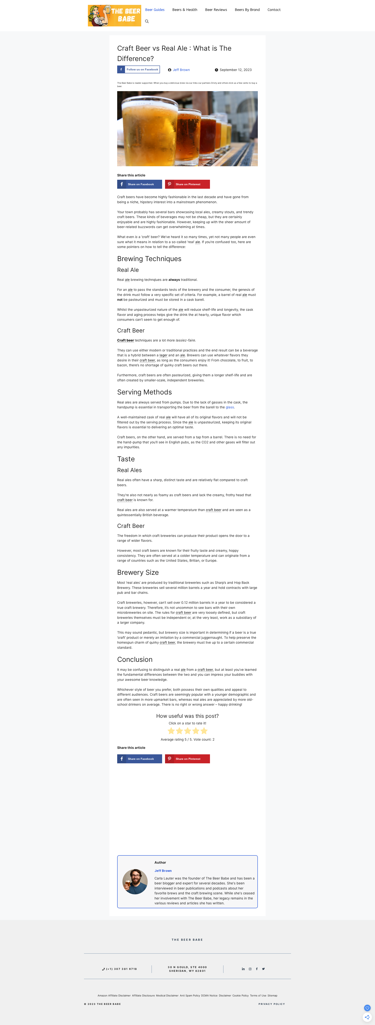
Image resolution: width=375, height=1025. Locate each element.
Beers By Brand (247, 10)
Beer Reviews (216, 10)
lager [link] (163, 355)
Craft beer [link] (125, 340)
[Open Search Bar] (147, 21)
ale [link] (197, 242)
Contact (274, 10)
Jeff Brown (181, 70)
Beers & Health (184, 10)
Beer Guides (154, 10)
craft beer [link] (147, 360)
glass (230, 407)
